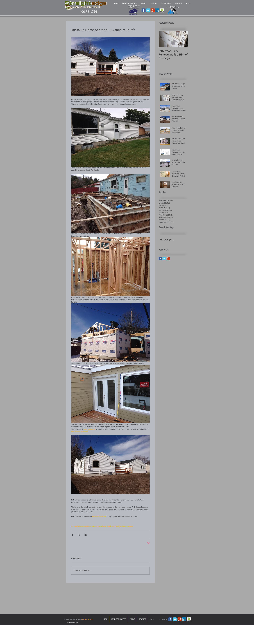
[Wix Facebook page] (144, 10)
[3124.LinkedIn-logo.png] (157, 10)
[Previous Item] (163, 39)
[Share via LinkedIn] (85, 534)
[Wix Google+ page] (153, 10)
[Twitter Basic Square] (164, 258)
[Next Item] (183, 39)
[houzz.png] (162, 10)
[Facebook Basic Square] (160, 258)
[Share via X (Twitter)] (79, 534)
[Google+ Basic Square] (168, 258)
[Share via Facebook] (72, 534)
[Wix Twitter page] (148, 10)
